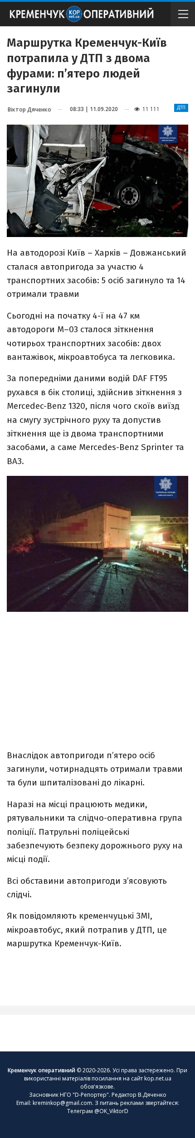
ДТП (181, 107)
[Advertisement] (97, 675)
